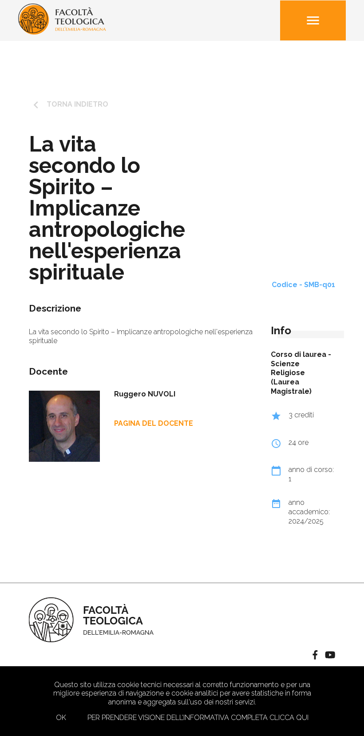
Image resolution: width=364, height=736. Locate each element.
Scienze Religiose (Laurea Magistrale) (291, 378)
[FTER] (62, 32)
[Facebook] (315, 656)
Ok (61, 717)
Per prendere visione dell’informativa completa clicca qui (198, 717)
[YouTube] (330, 656)
